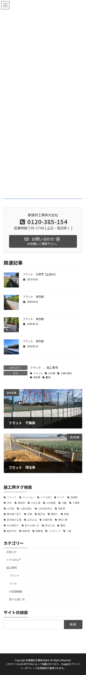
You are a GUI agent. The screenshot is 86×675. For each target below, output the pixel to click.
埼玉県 (36, 377)
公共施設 (51, 502)
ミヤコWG (46, 497)
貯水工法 (50, 525)
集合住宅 (11, 531)
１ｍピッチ (54, 531)
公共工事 (35, 502)
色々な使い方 (32, 525)
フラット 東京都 (33, 296)
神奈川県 (63, 519)
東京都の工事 (14, 519)
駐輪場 (39, 531)
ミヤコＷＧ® (13, 560)
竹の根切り (13, 525)
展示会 (41, 514)
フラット (35, 367)
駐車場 (26, 531)
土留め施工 (66, 373)
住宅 (9, 502)
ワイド (60, 497)
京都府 (74, 497)
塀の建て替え (14, 514)
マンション (28, 497)
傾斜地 (21, 502)
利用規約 (42, 668)
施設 (66, 514)
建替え (54, 514)
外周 (29, 514)
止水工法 (32, 519)
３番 (68, 531)
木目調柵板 (15, 591)
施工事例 (52, 367)
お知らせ (11, 552)
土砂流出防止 (45, 508)
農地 (48, 377)
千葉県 (76, 502)
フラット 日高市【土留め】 (40, 274)
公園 (64, 502)
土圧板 (51, 373)
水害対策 (47, 519)
